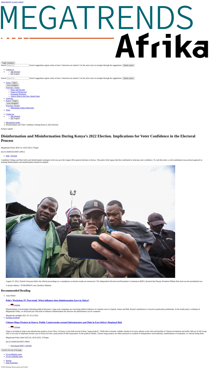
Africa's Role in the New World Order (25, 96)
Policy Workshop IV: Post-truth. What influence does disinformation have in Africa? (47, 300)
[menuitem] (107, 361)
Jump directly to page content (12, 2)
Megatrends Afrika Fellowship (22, 108)
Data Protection (12, 363)
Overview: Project (13, 106)
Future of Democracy (19, 92)
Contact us (10, 70)
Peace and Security (18, 90)
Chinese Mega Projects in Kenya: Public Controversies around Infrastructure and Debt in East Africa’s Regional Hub (64, 322)
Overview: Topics (12, 88)
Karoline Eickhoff (13, 318)
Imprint (8, 361)
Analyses (9, 98)
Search (4, 65)
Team (8, 110)
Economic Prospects (18, 94)
